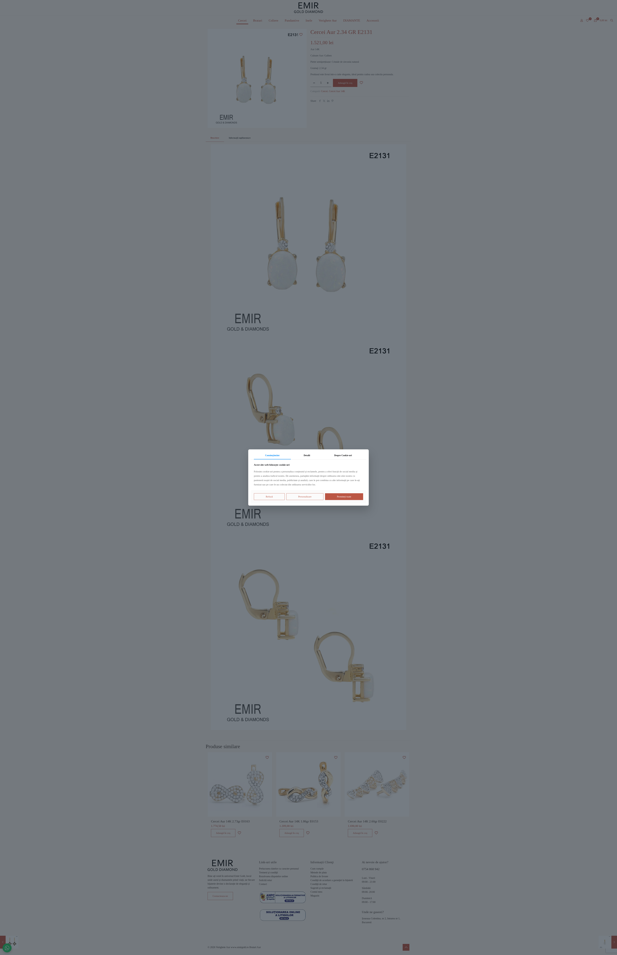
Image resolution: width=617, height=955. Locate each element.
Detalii (307, 455)
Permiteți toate (344, 496)
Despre (343, 455)
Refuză (269, 496)
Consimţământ (272, 455)
